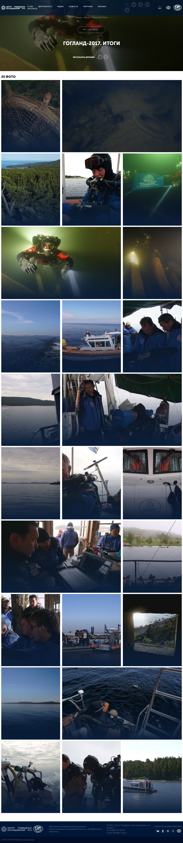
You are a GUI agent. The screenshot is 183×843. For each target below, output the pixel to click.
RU (160, 7)
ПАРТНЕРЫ (88, 6)
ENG (159, 8)
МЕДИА (60, 6)
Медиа (87, 17)
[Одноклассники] (105, 57)
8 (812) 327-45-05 (117, 830)
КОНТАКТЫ (32, 9)
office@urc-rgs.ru (120, 833)
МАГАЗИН (102, 6)
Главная (79, 17)
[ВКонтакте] (100, 57)
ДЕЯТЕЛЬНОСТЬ (45, 6)
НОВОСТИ (73, 6)
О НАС (30, 6)
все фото (93, 30)
